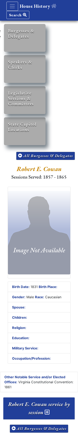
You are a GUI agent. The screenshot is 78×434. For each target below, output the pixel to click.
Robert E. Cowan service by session (39, 408)
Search (16, 15)
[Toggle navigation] (12, 6)
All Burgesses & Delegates (47, 155)
